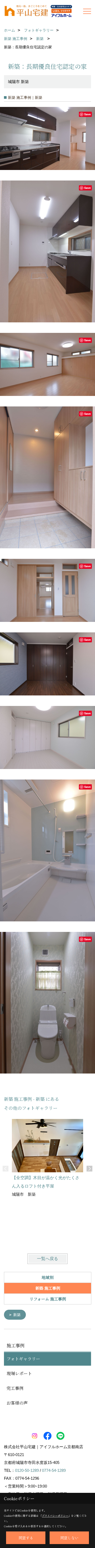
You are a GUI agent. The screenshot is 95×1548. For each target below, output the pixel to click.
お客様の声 (17, 1403)
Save (87, 114)
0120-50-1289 (27, 1470)
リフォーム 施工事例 (48, 1299)
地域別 (48, 1277)
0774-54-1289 (54, 1470)
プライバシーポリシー (55, 1516)
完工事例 (15, 1388)
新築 (17, 1315)
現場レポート (19, 1373)
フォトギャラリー (23, 1359)
